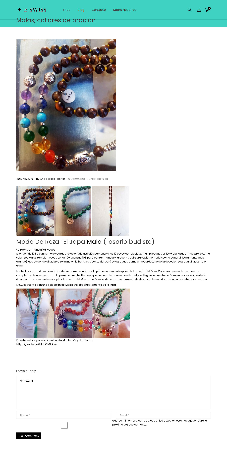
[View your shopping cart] (207, 10)
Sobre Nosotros (124, 10)
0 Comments (77, 179)
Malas (32, 258)
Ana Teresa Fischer (52, 179)
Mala (94, 241)
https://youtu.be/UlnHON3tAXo (36, 344)
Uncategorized (98, 179)
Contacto (99, 10)
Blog (81, 10)
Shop (66, 10)
